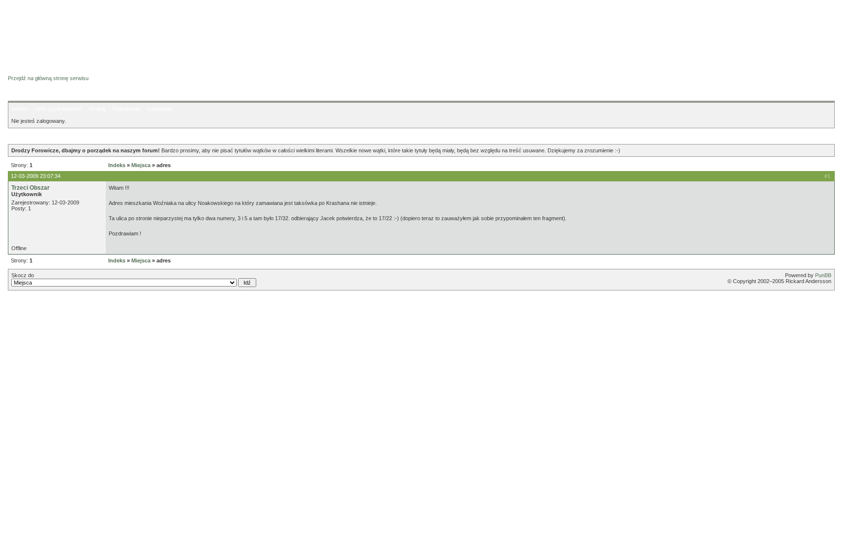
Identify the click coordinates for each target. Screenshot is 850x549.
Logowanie (160, 109)
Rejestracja (126, 109)
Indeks (19, 109)
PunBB (823, 275)
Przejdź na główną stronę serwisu (48, 78)
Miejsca (141, 165)
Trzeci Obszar (30, 187)
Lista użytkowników (58, 109)
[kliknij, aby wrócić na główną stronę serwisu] (86, 29)
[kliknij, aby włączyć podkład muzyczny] (33, 307)
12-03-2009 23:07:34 (36, 176)
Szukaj (97, 109)
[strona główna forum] (46, 69)
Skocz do (22, 275)
